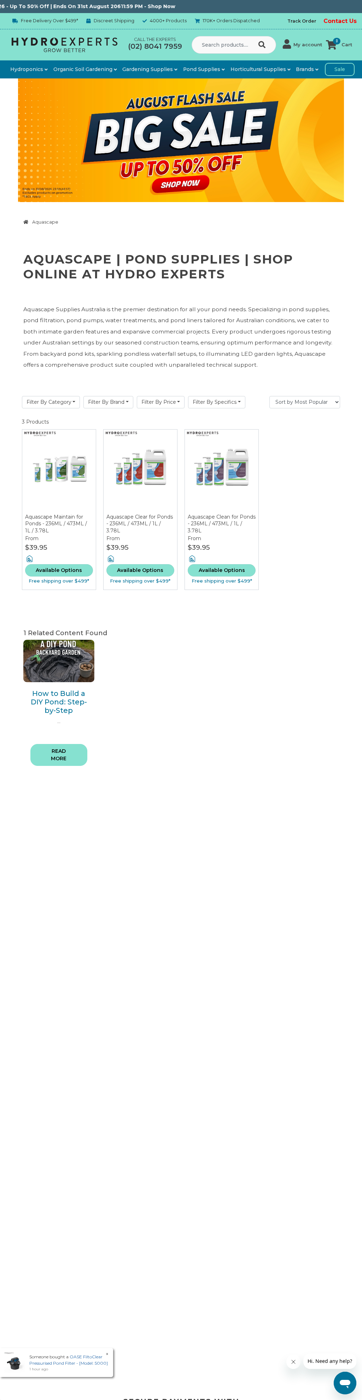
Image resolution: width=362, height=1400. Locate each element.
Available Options (59, 570)
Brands (305, 69)
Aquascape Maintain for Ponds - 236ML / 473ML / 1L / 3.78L (56, 524)
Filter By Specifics (215, 402)
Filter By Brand (106, 402)
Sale (339, 69)
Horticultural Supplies (258, 69)
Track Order (301, 21)
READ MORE (58, 755)
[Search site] (263, 45)
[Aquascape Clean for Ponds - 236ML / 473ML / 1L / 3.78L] (221, 472)
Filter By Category (49, 402)
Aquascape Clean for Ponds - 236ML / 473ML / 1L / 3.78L (222, 524)
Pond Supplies (202, 69)
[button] (302, 45)
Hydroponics (27, 69)
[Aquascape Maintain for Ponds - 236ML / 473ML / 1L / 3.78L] (59, 472)
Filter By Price (158, 402)
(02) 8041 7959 (155, 46)
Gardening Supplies (148, 69)
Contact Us (340, 21)
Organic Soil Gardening (83, 69)
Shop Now (144, 6)
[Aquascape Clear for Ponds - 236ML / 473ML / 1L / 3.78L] (140, 472)
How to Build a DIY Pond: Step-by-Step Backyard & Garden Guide (59, 710)
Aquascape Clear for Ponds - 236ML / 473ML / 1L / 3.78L (139, 524)
